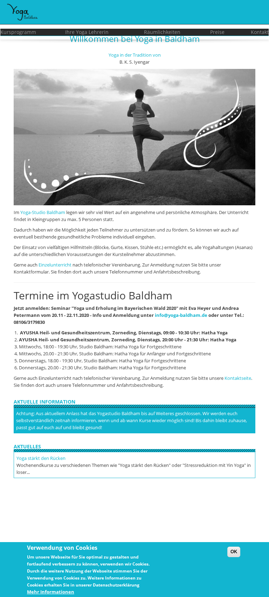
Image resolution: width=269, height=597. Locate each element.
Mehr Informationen (50, 592)
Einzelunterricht (55, 265)
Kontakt (260, 32)
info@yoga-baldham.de (181, 315)
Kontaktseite (238, 378)
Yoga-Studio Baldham (42, 212)
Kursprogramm (18, 32)
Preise (217, 32)
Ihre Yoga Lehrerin (87, 32)
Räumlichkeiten (162, 32)
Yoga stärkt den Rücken (40, 458)
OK (233, 551)
